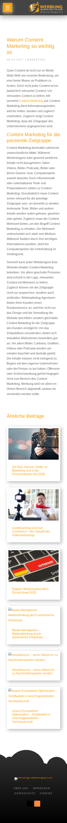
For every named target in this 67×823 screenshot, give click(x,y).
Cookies (46, 793)
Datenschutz (25, 793)
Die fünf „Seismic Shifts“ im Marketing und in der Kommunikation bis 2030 (30, 470)
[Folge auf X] (30, 804)
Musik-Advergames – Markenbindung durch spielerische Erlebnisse (27, 634)
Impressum (41, 788)
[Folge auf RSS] (37, 804)
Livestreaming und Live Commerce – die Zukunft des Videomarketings (31, 531)
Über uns (21, 788)
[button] (7, 7)
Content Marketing (31, 100)
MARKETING (36, 59)
